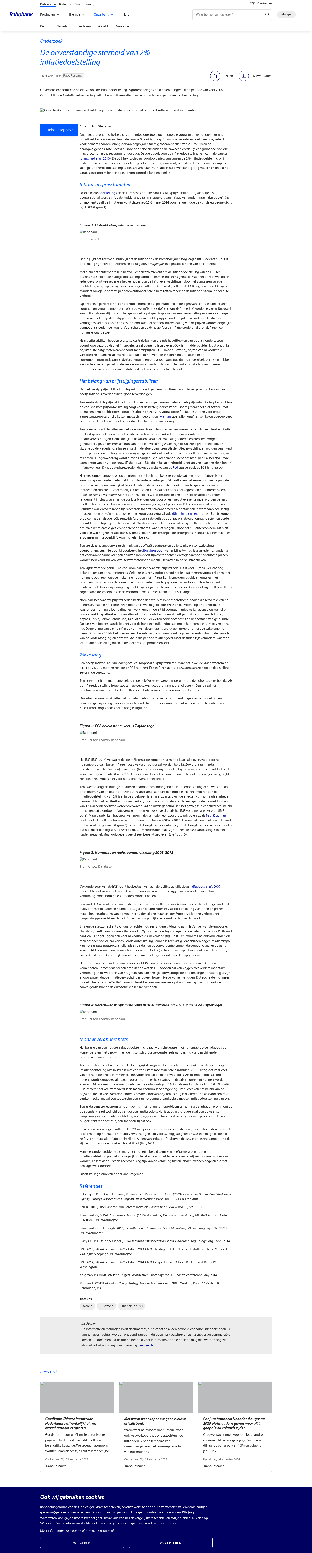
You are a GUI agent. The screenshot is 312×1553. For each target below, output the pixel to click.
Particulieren (48, 4)
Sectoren (84, 26)
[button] (261, 3)
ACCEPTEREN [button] (170, 1543)
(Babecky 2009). (207, 886)
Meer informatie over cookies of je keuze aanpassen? (77, 1531)
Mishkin (165, 417)
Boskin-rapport (153, 550)
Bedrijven (65, 4)
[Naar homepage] (22, 14)
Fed (175, 468)
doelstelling (106, 193)
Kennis (45, 26)
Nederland (64, 26)
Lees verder (146, 1345)
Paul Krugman (216, 816)
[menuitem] (87, 1306)
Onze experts (124, 26)
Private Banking (84, 4)
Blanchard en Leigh (187, 514)
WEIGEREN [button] (82, 1543)
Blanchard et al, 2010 (95, 158)
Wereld (103, 26)
